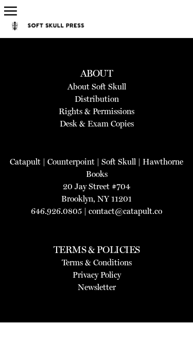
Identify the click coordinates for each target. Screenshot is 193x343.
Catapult (25, 162)
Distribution (97, 99)
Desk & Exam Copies (97, 124)
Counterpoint (71, 162)
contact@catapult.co (125, 211)
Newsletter (97, 287)
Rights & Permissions (96, 111)
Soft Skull (118, 162)
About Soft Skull (96, 87)
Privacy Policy (97, 275)
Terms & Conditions (97, 262)
